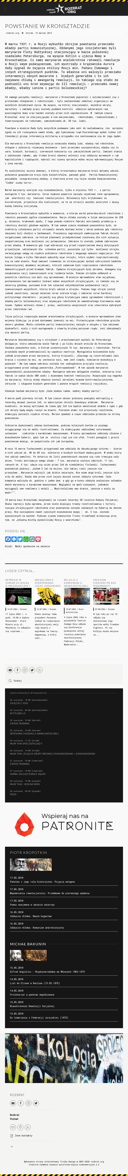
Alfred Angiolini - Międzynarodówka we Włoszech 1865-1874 (47, 971)
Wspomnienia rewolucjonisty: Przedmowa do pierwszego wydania (50, 893)
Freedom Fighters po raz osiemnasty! (104, 583)
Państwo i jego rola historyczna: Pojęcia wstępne (42, 881)
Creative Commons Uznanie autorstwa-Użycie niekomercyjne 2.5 (64, 1164)
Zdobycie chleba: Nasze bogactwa (31, 916)
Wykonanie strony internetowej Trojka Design (50, 1161)
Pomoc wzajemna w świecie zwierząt (32, 904)
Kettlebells (18, 713)
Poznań (23, 609)
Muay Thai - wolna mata (25, 784)
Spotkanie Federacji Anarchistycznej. (34, 733)
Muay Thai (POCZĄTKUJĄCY (26, 743)
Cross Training (20, 723)
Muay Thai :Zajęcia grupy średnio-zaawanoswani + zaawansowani (52, 753)
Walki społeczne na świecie (32, 546)
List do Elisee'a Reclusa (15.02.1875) (35, 983)
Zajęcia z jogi (19, 703)
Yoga (13, 794)
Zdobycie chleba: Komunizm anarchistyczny (37, 927)
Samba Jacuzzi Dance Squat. (28, 774)
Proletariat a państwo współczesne (32, 994)
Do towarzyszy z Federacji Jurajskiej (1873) (39, 1017)
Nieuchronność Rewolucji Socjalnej (32, 1006)
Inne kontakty (23, 1135)
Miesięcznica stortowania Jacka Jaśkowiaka (48, 583)
